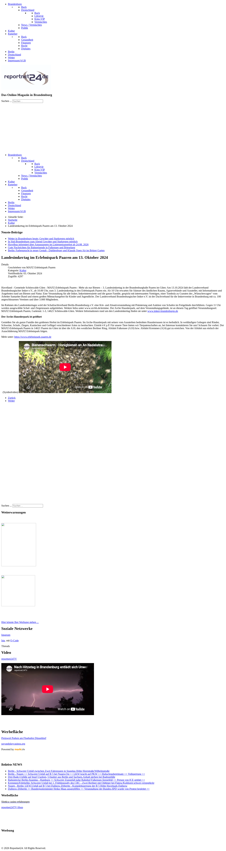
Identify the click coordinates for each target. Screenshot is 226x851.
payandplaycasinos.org (13, 743)
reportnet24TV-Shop (12, 807)
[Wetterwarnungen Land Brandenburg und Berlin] (18, 565)
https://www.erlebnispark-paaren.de (32, 336)
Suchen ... (6, 101)
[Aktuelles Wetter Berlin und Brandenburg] (18, 605)
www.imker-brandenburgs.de (162, 311)
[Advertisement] (113, 128)
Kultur (23, 270)
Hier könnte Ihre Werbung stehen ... (20, 622)
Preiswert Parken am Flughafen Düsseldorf (23, 738)
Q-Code (14, 640)
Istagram (5, 635)
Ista (3, 640)
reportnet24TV (9, 658)
